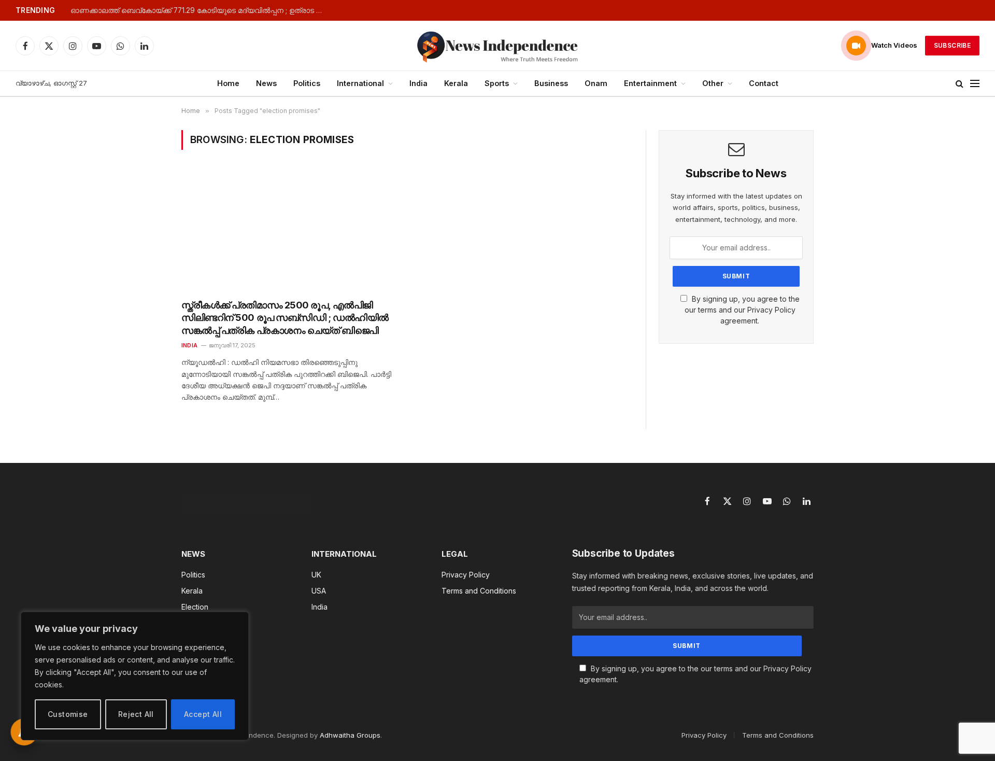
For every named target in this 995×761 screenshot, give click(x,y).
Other (712, 83)
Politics (306, 83)
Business (551, 83)
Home (228, 83)
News (266, 83)
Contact (763, 83)
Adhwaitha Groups (350, 735)
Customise (68, 714)
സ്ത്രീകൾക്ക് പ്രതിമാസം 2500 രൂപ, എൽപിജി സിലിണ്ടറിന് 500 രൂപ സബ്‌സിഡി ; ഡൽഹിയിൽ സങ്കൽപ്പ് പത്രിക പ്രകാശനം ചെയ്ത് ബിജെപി (285, 318)
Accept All (203, 714)
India (418, 83)
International (360, 83)
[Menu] (974, 83)
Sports (497, 83)
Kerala (456, 83)
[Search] (959, 83)
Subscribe (952, 45)
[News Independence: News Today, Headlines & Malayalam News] (497, 46)
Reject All (136, 714)
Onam (596, 83)
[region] (135, 676)
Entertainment (650, 83)
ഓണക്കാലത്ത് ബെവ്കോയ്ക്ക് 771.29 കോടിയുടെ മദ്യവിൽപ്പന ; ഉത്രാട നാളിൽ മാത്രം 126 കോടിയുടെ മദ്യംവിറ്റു (200, 10)
